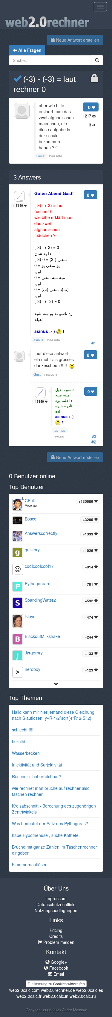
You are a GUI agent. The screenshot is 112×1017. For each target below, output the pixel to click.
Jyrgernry (34, 653)
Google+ (58, 962)
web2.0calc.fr (29, 996)
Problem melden (58, 942)
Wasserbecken (26, 753)
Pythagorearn (37, 583)
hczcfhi (18, 741)
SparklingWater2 (40, 600)
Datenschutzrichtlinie (56, 904)
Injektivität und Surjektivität (37, 765)
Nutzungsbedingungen (56, 910)
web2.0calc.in (55, 996)
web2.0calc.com (24, 990)
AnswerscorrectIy (41, 533)
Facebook (58, 968)
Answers (27, 177)
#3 (94, 436)
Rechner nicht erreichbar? (36, 776)
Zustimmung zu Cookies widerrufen (56, 983)
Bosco (30, 519)
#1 (93, 343)
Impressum (56, 898)
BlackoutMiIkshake (42, 636)
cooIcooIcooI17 (39, 566)
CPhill (30, 500)
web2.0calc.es (89, 990)
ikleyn (30, 616)
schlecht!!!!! (22, 730)
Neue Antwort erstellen (77, 40)
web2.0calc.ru (83, 996)
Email (58, 974)
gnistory (32, 550)
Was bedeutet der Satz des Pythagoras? (50, 823)
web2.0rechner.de (58, 990)
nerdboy (32, 669)
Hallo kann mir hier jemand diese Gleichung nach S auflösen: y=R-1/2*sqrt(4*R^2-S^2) (53, 715)
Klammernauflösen (29, 864)
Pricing (56, 930)
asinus (60, 430)
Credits (56, 936)
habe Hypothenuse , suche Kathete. (46, 835)
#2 (93, 442)
